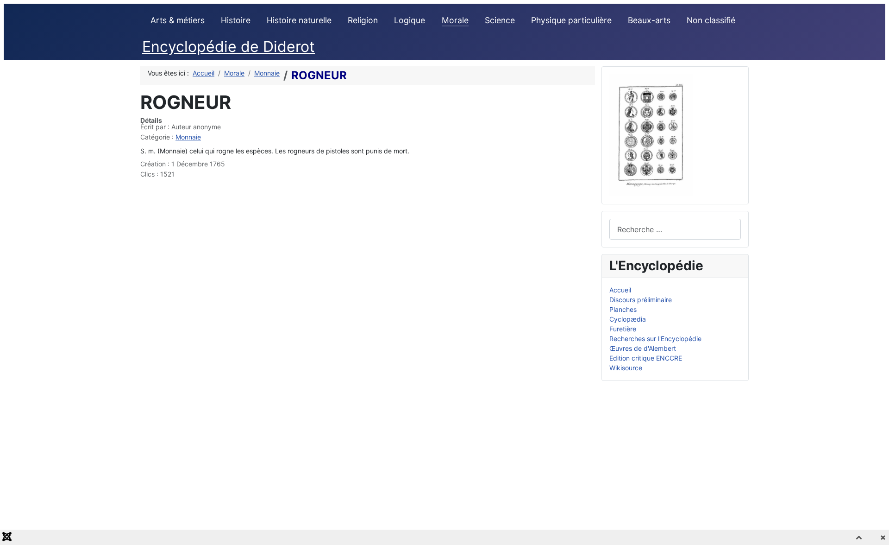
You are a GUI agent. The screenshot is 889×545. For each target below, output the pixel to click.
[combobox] (675, 229)
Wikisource (625, 368)
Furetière (622, 329)
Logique (409, 20)
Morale (455, 20)
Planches (623, 309)
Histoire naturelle (299, 20)
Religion (363, 20)
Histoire (235, 20)
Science (500, 20)
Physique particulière (571, 20)
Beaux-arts (649, 20)
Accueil (620, 290)
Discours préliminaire (640, 300)
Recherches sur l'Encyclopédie (655, 338)
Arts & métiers (177, 20)
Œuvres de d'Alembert (642, 348)
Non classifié (711, 20)
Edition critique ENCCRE (645, 358)
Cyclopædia (627, 319)
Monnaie (188, 137)
